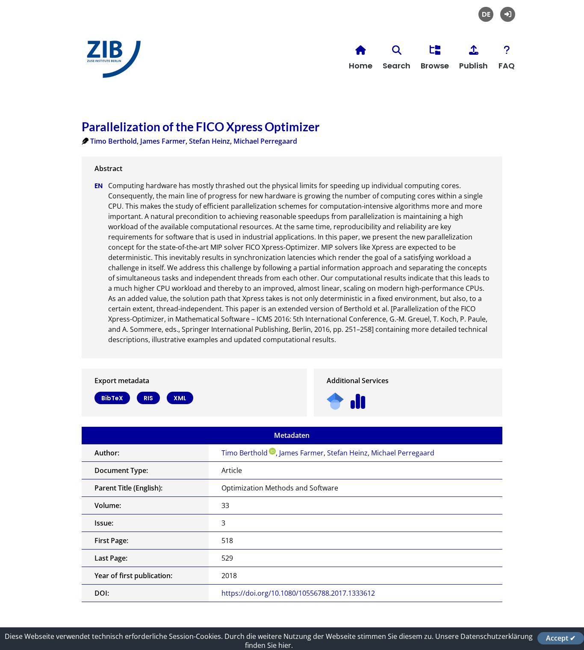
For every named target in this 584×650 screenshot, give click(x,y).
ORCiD (272, 451)
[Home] (111, 63)
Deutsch (485, 14)
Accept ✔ (560, 638)
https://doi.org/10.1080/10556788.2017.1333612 (298, 593)
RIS (148, 398)
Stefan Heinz (209, 141)
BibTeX (112, 398)
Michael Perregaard (265, 141)
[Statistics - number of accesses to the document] (358, 398)
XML (180, 398)
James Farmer (163, 141)
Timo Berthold (113, 141)
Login (507, 14)
